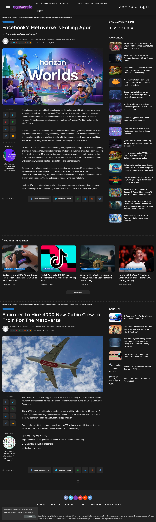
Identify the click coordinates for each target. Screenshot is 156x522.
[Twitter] (13, 115)
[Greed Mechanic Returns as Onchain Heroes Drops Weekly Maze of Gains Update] (115, 94)
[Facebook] (6, 115)
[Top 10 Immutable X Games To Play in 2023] (115, 380)
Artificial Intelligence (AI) (131, 268)
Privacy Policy (29, 512)
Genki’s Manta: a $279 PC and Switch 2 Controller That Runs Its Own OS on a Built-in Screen (19, 278)
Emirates (64, 326)
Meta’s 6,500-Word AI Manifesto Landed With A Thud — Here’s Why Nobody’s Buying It (135, 278)
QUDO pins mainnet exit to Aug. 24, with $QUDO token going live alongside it (138, 143)
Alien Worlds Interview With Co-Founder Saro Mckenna (9, 167)
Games (8, 268)
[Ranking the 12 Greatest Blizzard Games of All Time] (115, 368)
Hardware (19, 268)
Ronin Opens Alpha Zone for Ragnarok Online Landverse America (136, 218)
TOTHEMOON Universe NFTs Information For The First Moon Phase (9, 455)
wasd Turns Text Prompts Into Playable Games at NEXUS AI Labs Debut (138, 58)
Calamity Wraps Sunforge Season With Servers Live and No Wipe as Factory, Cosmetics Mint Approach (138, 167)
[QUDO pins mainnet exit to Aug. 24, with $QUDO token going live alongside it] (115, 143)
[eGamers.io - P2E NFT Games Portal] (22, 7)
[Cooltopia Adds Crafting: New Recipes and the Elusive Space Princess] (115, 131)
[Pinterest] (6, 122)
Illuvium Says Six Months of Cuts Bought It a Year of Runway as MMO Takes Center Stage (138, 70)
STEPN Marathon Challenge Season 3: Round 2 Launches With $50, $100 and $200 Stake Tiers (138, 192)
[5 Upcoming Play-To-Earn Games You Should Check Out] (115, 317)
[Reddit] (13, 129)
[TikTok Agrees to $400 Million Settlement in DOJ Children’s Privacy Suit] (58, 258)
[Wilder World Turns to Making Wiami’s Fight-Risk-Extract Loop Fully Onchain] (115, 107)
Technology (49, 268)
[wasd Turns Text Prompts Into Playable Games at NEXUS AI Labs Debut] (115, 58)
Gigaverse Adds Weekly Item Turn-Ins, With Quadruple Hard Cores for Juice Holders (139, 179)
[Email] (13, 136)
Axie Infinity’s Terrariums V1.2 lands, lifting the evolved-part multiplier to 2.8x (137, 82)
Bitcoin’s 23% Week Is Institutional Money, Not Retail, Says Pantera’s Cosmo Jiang (96, 278)
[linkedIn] (6, 129)
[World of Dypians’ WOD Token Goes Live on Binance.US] (115, 119)
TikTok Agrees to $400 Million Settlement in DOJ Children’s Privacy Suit (58, 278)
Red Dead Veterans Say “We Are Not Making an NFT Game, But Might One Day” (138, 329)
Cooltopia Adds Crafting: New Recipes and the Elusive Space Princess (137, 131)
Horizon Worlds (66, 39)
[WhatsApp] (13, 122)
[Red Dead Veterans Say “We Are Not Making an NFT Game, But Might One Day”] (115, 329)
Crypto (86, 268)
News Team (16, 39)
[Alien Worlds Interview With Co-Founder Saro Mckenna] (9, 155)
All (60, 39)
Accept (29, 517)
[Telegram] (6, 136)
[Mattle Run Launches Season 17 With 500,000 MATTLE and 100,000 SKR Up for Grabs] (115, 46)
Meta (73, 39)
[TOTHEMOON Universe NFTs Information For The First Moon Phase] (9, 442)
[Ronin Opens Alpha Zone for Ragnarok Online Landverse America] (115, 218)
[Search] (148, 7)
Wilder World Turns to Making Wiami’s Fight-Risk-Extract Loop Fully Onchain (138, 106)
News (95, 268)
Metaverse (8, 22)
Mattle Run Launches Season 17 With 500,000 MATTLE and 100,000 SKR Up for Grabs (138, 46)
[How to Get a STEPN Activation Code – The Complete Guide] (115, 355)
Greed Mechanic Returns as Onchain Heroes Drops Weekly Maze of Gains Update (137, 94)
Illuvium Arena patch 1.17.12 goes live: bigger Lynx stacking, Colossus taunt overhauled (137, 155)
